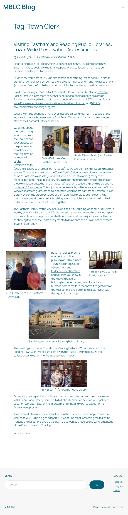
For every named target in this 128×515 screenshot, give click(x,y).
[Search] (96, 484)
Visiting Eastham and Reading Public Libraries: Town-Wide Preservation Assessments (63, 47)
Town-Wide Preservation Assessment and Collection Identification (62, 101)
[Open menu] (123, 7)
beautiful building (75, 209)
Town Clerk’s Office (66, 172)
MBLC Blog (19, 6)
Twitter (116, 490)
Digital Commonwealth (23, 163)
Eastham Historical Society (43, 121)
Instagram (118, 486)
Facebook (118, 481)
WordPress (118, 506)
